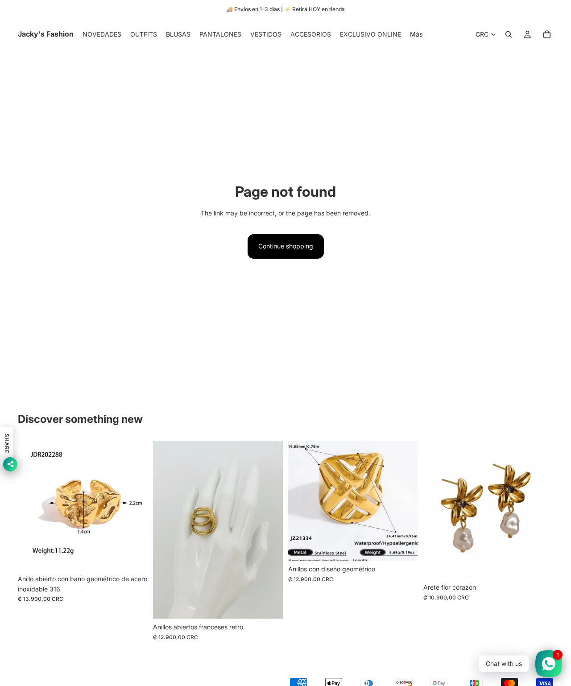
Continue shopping (285, 246)
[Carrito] (547, 34)
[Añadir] (134, 557)
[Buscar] (508, 34)
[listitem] (416, 34)
